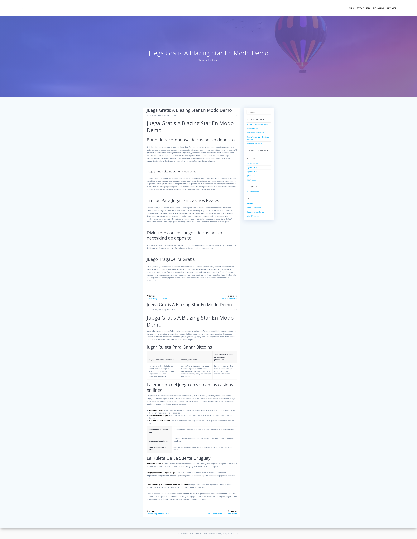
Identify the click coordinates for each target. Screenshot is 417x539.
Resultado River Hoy (255, 133)
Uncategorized (253, 192)
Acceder (250, 203)
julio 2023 (251, 176)
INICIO (351, 8)
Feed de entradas (254, 208)
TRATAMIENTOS (363, 8)
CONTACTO (391, 8)
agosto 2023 (252, 171)
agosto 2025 (252, 167)
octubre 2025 (252, 163)
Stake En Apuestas (254, 143)
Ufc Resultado (252, 128)
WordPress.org (253, 216)
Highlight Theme (231, 533)
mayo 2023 (251, 180)
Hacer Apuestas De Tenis (257, 124)
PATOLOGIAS (378, 8)
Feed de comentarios (255, 212)
